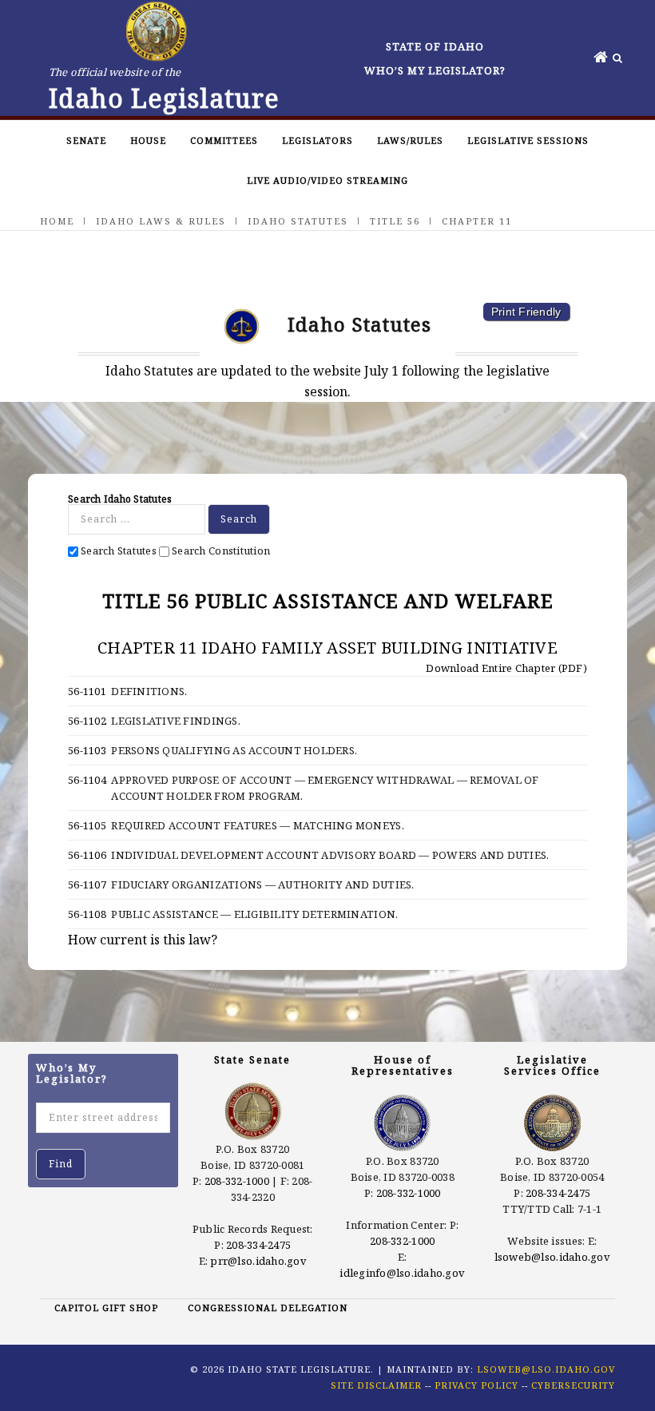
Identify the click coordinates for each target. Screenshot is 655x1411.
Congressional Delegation (267, 1308)
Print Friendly (526, 311)
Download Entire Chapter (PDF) (505, 668)
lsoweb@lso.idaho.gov (552, 1257)
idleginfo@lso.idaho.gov (402, 1273)
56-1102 (87, 720)
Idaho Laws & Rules (161, 221)
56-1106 (87, 855)
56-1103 (87, 750)
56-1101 (87, 691)
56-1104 (87, 780)
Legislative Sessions (528, 140)
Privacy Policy (476, 1385)
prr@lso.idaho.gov (258, 1261)
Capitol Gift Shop (106, 1308)
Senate (86, 140)
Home (57, 221)
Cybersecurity (573, 1385)
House (148, 140)
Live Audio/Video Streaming (327, 180)
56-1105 (87, 825)
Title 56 (395, 221)
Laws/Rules (410, 140)
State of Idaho (435, 46)
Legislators (317, 140)
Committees (224, 140)
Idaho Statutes (298, 221)
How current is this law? (142, 939)
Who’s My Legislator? (435, 70)
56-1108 (87, 914)
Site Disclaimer (376, 1385)
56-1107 (87, 884)
